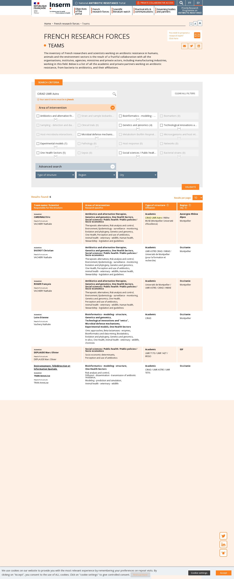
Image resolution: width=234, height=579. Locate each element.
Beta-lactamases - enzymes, (117, 331)
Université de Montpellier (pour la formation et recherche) (157, 257)
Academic (150, 214)
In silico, (89, 340)
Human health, (127, 238)
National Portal (102, 3)
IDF (181, 349)
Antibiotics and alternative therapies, (106, 214)
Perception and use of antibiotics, (113, 235)
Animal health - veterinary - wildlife (102, 384)
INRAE (167, 251)
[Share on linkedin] (199, 46)
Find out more (140, 574)
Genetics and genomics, (98, 217)
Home (47, 23)
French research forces (101, 10)
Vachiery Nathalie (42, 324)
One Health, (91, 235)
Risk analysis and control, (122, 226)
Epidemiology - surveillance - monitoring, (118, 229)
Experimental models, (97, 327)
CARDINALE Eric (42, 217)
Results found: (40, 196)
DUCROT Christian (43, 250)
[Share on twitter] (192, 46)
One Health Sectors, (123, 217)
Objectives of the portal (81, 10)
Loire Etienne (41, 317)
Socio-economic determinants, (100, 355)
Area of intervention (53, 108)
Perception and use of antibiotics (101, 358)
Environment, (91, 229)
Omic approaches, (94, 331)
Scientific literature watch (121, 10)
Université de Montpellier (157, 284)
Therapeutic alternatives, (97, 226)
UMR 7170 (150, 353)
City (181, 207)
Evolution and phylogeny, (97, 232)
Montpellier (185, 220)
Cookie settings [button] (199, 572)
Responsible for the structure (48, 207)
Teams (56, 45)
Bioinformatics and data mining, (100, 334)
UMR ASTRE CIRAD (154, 251)
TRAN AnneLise (42, 375)
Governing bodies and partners (166, 10)
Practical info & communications (144, 10)
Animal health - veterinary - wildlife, (102, 238)
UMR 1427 (162, 353)
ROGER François (42, 284)
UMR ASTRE (150, 287)
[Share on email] (184, 46)
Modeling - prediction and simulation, (103, 381)
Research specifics (94, 207)
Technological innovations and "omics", (106, 321)
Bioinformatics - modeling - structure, (106, 314)
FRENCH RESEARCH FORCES (87, 36)
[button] (75, 107)
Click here (173, 38)
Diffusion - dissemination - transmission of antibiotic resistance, (110, 376)
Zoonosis (90, 343)
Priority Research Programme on (190, 10)
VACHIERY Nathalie (43, 223)
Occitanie (185, 247)
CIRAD (161, 287)
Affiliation (150, 207)
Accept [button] (223, 572)
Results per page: (182, 197)
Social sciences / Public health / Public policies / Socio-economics (111, 221)
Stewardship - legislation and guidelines (104, 241)
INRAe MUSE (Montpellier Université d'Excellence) (159, 220)
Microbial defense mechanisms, (102, 324)
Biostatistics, (123, 334)
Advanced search (50, 166)
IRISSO (148, 356)
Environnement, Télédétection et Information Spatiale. (52, 367)
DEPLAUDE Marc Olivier (46, 352)
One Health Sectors (120, 327)
